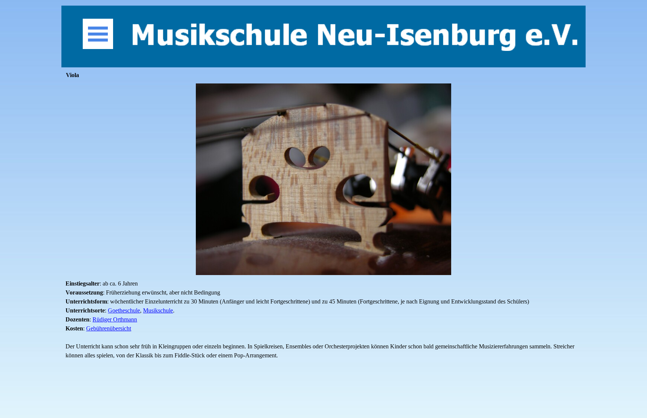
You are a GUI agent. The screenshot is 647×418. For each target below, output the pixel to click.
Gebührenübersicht (108, 328)
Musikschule (158, 310)
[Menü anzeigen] (98, 34)
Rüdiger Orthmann (114, 319)
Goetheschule (124, 310)
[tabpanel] (323, 319)
